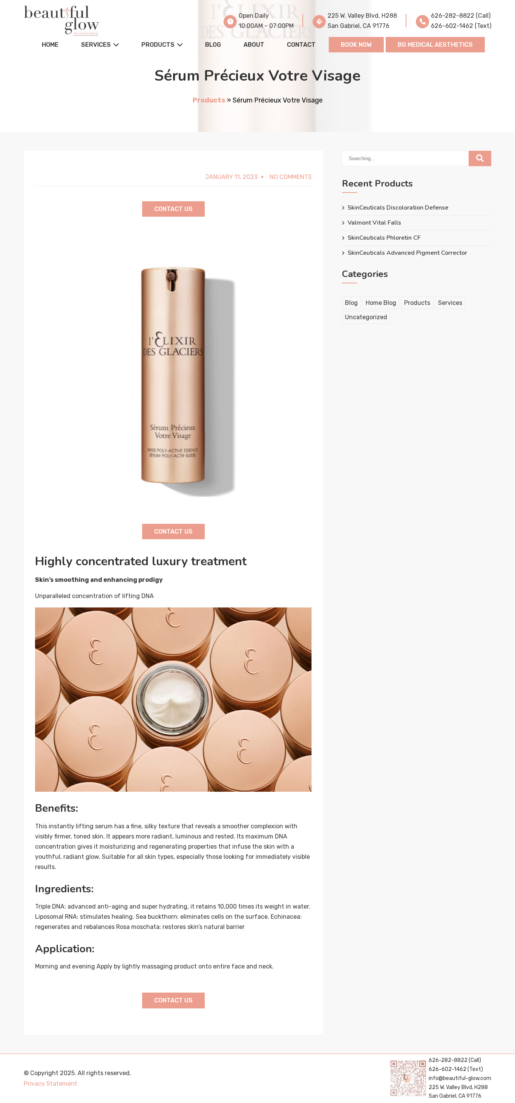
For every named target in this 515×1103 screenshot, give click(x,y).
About (254, 44)
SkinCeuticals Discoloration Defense (398, 207)
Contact (301, 44)
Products (158, 44)
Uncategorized (366, 317)
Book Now (356, 44)
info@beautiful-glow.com (460, 1078)
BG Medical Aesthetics (435, 44)
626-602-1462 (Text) (461, 25)
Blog (213, 44)
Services (96, 44)
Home (50, 44)
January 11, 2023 (231, 177)
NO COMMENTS (291, 177)
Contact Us (173, 209)
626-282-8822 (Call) (460, 15)
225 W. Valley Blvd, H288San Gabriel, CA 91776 (362, 20)
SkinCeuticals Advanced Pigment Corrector (407, 253)
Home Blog (381, 302)
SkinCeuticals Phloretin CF (384, 238)
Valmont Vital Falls (374, 222)
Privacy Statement (50, 1083)
